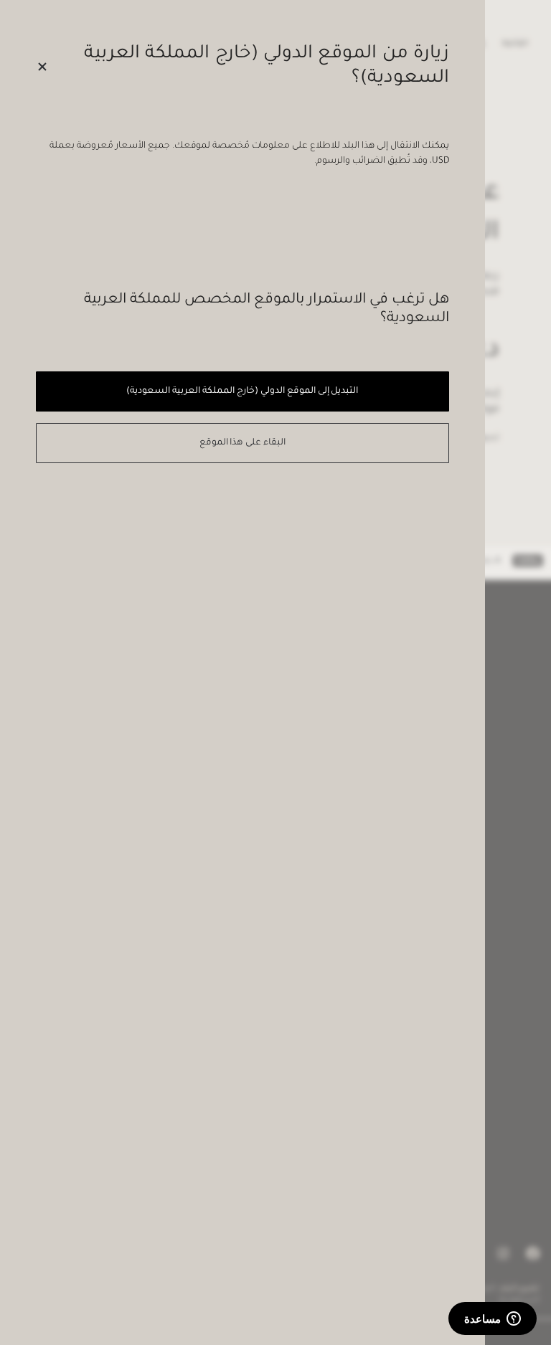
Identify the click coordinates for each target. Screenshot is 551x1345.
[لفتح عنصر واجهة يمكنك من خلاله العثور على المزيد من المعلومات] (492, 1320)
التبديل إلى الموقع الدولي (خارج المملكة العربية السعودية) (242, 391)
